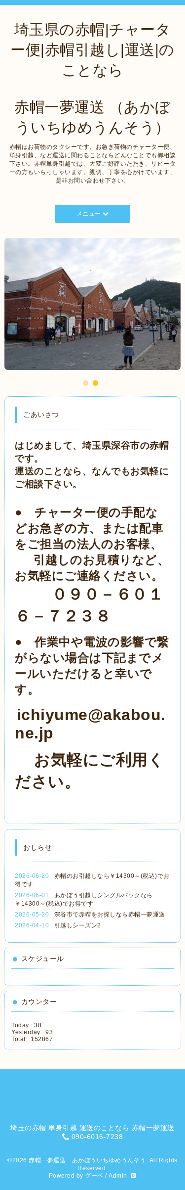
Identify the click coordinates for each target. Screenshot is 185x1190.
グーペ (94, 1175)
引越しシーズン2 (77, 925)
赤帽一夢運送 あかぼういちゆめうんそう (87, 1160)
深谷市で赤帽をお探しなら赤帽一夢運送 (109, 914)
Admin (118, 1175)
